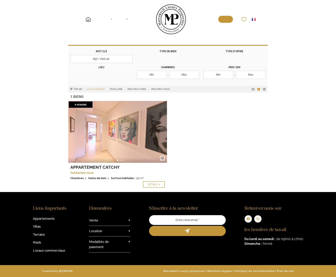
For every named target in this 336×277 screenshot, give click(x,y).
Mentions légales (219, 271)
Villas (37, 226)
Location (95, 231)
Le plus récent (96, 89)
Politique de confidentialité (255, 271)
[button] (168, 59)
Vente (93, 220)
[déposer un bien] (225, 19)
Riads (37, 242)
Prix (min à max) (160, 89)
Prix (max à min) (137, 89)
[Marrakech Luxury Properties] (171, 19)
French (254, 19)
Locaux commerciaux (49, 250)
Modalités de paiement (99, 244)
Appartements (44, 218)
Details (153, 184)
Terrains (39, 234)
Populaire (116, 89)
